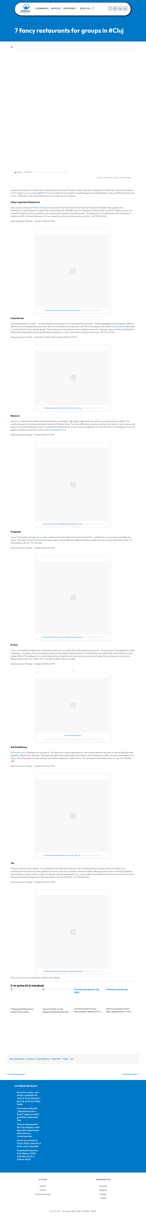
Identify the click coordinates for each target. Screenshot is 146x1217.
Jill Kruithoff (103, 177)
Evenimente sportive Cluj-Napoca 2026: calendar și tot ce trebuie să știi (27, 1155)
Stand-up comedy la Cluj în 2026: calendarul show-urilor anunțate (29, 1143)
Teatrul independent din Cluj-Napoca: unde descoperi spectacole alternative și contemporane (28, 1130)
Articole (56, 8)
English (128, 177)
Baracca (14, 421)
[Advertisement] (73, 146)
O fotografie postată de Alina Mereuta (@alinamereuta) (63, 971)
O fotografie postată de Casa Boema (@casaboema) (62, 408)
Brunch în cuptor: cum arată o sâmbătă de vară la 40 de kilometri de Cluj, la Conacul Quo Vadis (28, 1098)
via (71, 1058)
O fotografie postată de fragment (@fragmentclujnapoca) (62, 637)
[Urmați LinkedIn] (120, 9)
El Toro (14, 650)
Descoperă (69, 8)
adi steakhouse (17, 1058)
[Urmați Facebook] (110, 9)
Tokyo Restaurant (41, 207)
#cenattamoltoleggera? (73, 735)
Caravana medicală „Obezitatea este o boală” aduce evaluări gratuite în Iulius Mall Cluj (28, 1114)
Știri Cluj (85, 8)
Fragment (34, 537)
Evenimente (42, 8)
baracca (31, 1058)
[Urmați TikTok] (125, 9)
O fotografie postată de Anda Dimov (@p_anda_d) (62, 855)
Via (41, 868)
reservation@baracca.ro (55, 429)
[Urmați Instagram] (115, 9)
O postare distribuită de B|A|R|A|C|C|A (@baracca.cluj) (62, 524)
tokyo (65, 1058)
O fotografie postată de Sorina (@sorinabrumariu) (62, 310)
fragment (56, 1058)
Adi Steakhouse (18, 752)
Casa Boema (117, 326)
